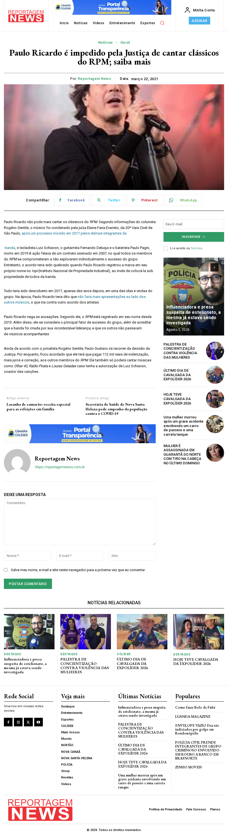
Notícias (105, 42)
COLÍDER (124, 654)
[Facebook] (8, 722)
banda (9, 248)
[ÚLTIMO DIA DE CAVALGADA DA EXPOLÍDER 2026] (215, 375)
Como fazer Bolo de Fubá (195, 707)
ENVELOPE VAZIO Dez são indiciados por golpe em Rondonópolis (197, 729)
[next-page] (214, 267)
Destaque (12, 654)
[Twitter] (28, 722)
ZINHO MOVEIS (188, 767)
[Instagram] (18, 722)
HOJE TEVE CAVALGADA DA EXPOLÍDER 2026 (177, 398)
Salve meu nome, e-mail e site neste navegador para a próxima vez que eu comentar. (78, 570)
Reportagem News (94, 79)
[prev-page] (204, 267)
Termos (196, 248)
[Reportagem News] (17, 462)
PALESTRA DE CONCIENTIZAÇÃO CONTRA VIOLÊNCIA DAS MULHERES (180, 350)
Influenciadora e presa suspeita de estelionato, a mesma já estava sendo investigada (193, 315)
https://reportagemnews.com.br (60, 467)
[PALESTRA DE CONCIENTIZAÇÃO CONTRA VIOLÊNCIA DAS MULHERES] (215, 351)
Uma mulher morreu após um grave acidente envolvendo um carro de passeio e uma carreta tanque (183, 426)
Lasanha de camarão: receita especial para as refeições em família (38, 406)
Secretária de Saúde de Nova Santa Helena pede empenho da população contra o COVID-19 (116, 409)
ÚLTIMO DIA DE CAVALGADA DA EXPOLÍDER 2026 (177, 374)
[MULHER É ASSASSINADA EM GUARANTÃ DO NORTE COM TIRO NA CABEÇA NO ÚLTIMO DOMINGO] (215, 453)
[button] (162, 23)
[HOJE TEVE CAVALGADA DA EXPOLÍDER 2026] (215, 399)
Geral (125, 42)
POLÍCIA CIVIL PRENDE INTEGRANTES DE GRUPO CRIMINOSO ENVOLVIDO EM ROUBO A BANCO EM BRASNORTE (198, 750)
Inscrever (191, 237)
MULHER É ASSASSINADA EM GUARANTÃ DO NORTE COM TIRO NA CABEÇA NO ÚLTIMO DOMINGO (182, 454)
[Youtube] (38, 722)
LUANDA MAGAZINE (192, 716)
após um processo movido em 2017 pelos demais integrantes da (74, 233)
